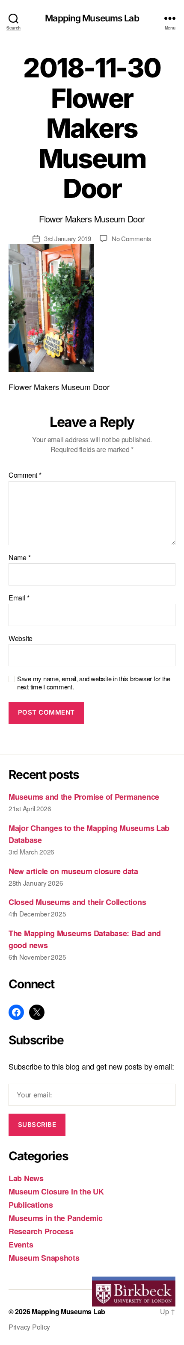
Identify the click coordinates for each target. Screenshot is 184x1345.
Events (21, 1244)
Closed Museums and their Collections (77, 902)
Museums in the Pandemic (56, 1218)
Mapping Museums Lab (92, 18)
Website (21, 638)
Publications (31, 1204)
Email (19, 598)
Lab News (26, 1178)
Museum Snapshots (44, 1257)
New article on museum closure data (73, 871)
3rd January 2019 (67, 238)
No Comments (131, 238)
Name (19, 558)
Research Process (41, 1231)
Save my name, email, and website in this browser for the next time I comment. (93, 683)
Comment (25, 475)
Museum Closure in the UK (56, 1191)
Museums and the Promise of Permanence (84, 796)
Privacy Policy (29, 1327)
